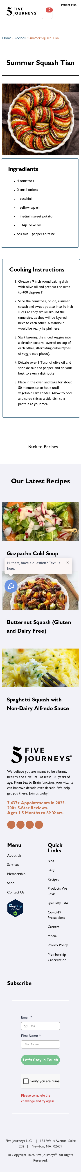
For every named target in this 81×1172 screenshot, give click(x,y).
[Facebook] (11, 825)
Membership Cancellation (57, 957)
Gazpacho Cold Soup (32, 554)
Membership (16, 874)
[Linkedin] (30, 825)
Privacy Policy (58, 945)
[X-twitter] (39, 825)
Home (6, 38)
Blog (51, 861)
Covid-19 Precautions (56, 915)
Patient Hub (68, 5)
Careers (53, 927)
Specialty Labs (58, 904)
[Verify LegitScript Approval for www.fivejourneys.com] (15, 916)
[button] (66, 14)
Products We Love (57, 891)
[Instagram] (20, 825)
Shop (10, 883)
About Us (14, 856)
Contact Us (15, 893)
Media (52, 936)
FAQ (51, 870)
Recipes (20, 38)
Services (13, 865)
